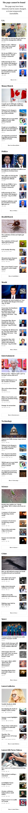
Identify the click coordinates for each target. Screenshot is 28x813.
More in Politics (13, 210)
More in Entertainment (13, 415)
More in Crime (13, 613)
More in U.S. (13, 80)
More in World (13, 349)
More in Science (13, 547)
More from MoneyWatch (13, 145)
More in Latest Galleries (13, 744)
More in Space (13, 680)
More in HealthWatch (14, 276)
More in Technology (13, 480)
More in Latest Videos (13, 809)
